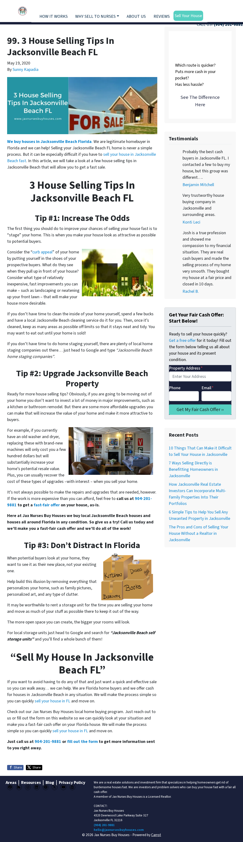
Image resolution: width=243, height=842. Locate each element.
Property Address (186, 368)
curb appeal (42, 252)
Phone (174, 388)
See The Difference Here (200, 101)
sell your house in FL (52, 701)
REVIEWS (162, 16)
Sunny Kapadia (25, 70)
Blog (50, 782)
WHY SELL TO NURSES (95, 16)
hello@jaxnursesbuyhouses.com (119, 830)
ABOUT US (136, 16)
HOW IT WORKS (53, 16)
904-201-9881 (48, 742)
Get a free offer (182, 340)
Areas (11, 782)
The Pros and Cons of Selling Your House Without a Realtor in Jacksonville (198, 533)
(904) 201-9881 (228, 24)
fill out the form (82, 742)
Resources (31, 782)
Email (207, 388)
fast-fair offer (47, 505)
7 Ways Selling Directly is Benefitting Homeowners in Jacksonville (193, 469)
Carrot (156, 834)
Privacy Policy (72, 782)
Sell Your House (188, 16)
